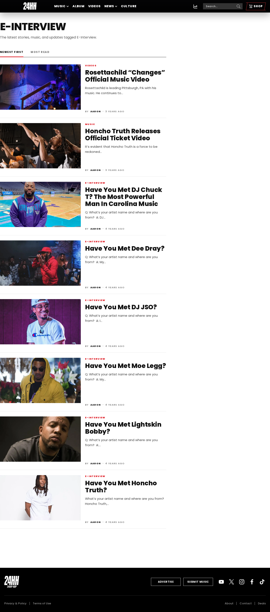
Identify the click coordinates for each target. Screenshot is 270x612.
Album (78, 6)
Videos (94, 6)
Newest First (11, 52)
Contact (246, 603)
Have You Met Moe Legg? (125, 365)
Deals (262, 603)
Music (59, 6)
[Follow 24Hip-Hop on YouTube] (221, 581)
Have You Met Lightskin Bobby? (123, 428)
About (229, 603)
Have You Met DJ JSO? (121, 307)
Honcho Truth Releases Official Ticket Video (123, 134)
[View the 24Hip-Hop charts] (195, 6)
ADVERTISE (166, 582)
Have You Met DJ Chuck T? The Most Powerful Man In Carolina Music (123, 196)
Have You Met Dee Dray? (124, 248)
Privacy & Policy (15, 603)
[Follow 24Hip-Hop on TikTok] (262, 581)
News (109, 6)
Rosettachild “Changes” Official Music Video (125, 76)
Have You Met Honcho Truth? (121, 487)
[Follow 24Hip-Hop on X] (231, 581)
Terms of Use (42, 603)
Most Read (40, 52)
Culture (128, 6)
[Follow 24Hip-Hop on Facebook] (252, 581)
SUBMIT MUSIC (198, 582)
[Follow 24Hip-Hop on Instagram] (241, 581)
